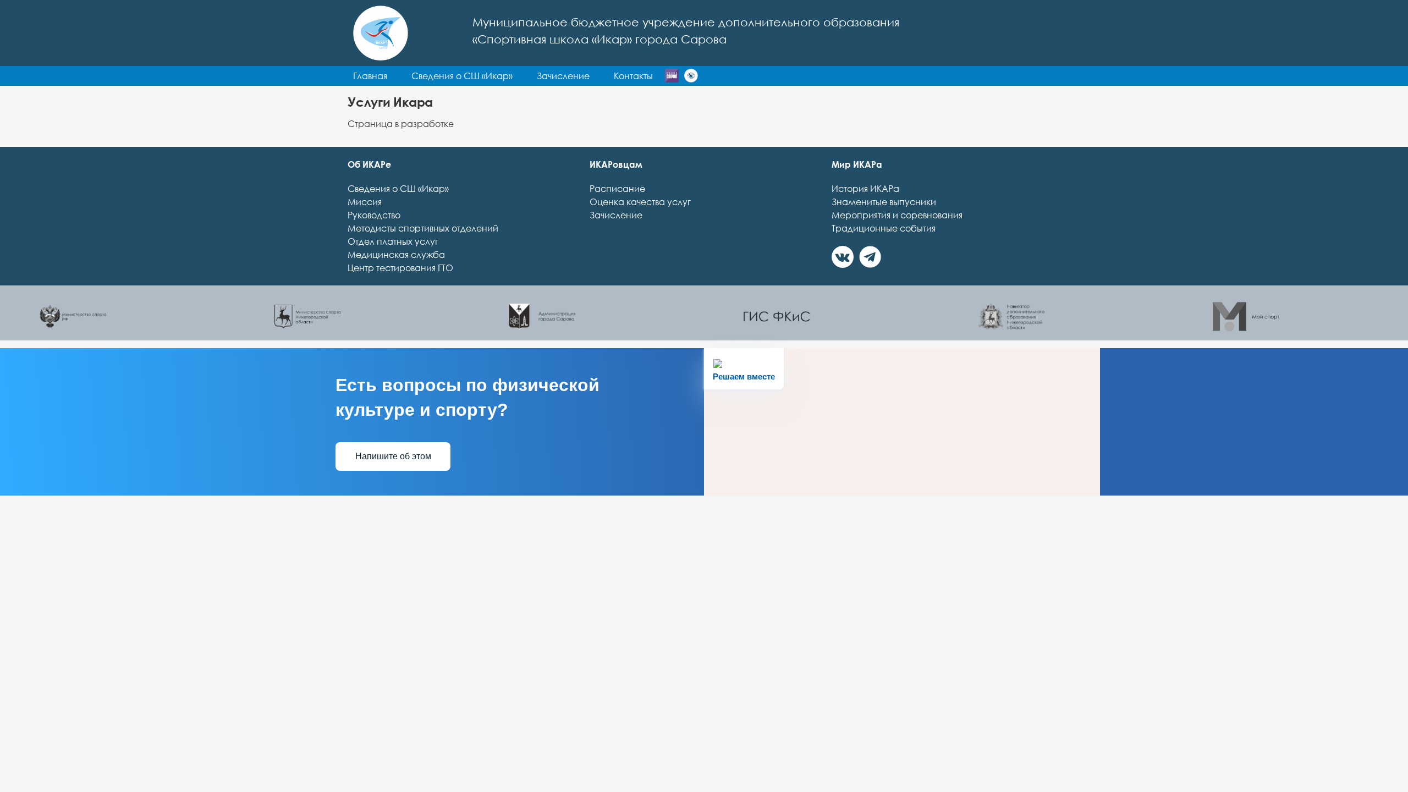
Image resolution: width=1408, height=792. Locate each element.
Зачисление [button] (563, 75)
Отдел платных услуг (393, 241)
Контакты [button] (633, 75)
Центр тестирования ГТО (400, 267)
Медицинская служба (396, 254)
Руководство (374, 215)
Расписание (617, 188)
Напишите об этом (393, 456)
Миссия (365, 201)
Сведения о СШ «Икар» (398, 188)
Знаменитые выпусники (884, 201)
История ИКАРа (865, 188)
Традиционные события (884, 228)
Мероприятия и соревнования (897, 215)
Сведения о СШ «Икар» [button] (462, 75)
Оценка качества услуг (640, 201)
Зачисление (616, 215)
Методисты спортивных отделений (423, 228)
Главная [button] (370, 75)
